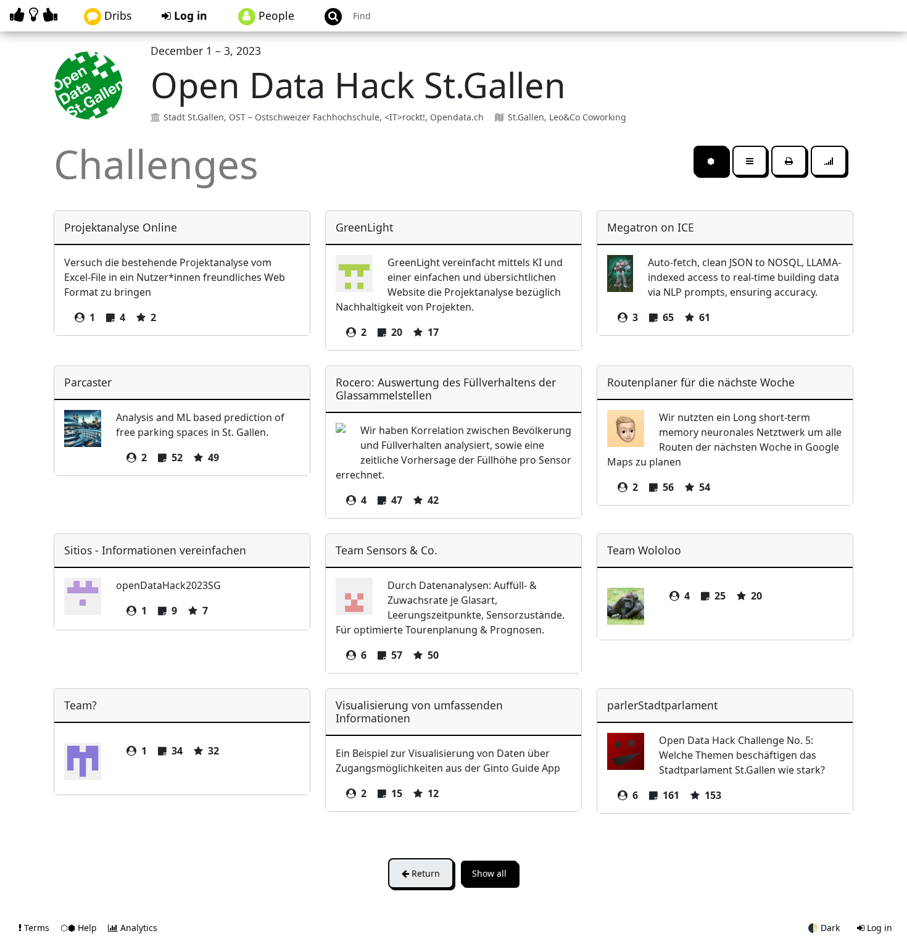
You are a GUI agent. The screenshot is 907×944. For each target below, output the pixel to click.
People (274, 15)
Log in (189, 15)
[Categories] (749, 161)
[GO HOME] (36, 14)
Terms (37, 928)
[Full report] (788, 161)
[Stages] (829, 161)
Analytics (137, 928)
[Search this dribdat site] (327, 15)
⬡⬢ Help (79, 928)
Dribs (116, 15)
